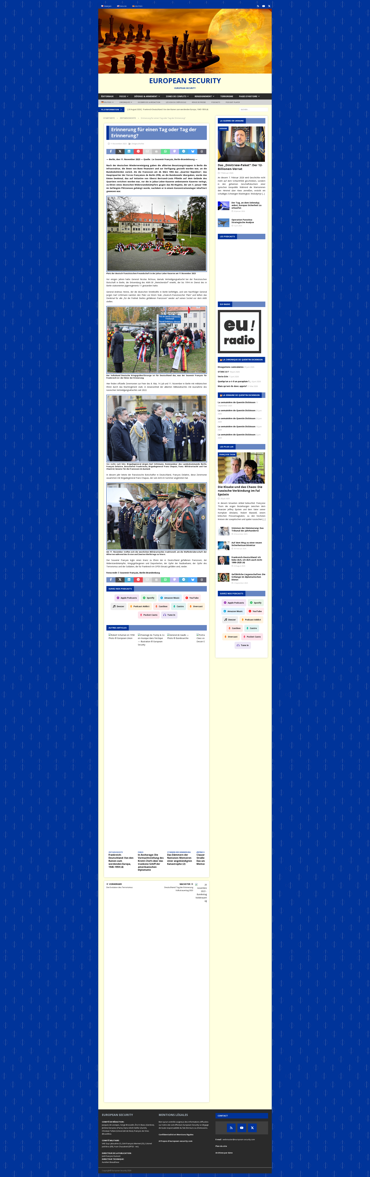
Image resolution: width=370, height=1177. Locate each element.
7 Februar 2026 (226, 173)
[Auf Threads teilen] (201, 151)
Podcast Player (233, 102)
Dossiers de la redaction (149, 102)
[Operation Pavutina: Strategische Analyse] (223, 222)
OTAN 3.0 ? (223, 371)
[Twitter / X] (269, 6)
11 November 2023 (118, 143)
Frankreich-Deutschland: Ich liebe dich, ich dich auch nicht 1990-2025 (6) (247, 560)
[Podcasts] (257, 6)
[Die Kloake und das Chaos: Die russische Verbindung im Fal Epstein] (242, 468)
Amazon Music (172, 597)
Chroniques (124, 102)
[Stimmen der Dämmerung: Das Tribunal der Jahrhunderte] (223, 531)
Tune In (171, 614)
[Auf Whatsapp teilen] (165, 151)
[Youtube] (263, 6)
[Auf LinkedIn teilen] (129, 151)
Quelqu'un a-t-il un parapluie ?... (234, 381)
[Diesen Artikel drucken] (156, 151)
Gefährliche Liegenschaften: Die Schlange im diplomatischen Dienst (248, 577)
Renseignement (203, 96)
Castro (180, 606)
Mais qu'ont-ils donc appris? (232, 386)
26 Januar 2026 (239, 211)
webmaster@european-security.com (239, 1139)
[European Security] (185, 71)
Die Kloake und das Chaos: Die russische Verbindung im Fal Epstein (240, 490)
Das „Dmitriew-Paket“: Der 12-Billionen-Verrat (240, 167)
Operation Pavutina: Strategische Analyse (243, 221)
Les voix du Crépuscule (176, 102)
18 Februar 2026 (240, 548)
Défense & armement (146, 96)
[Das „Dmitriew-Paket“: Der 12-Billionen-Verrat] (242, 144)
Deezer (120, 606)
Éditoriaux (107, 96)
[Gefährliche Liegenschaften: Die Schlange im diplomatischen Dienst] (223, 577)
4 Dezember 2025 (240, 534)
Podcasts (215, 102)
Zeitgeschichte (137, 143)
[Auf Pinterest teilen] (138, 151)
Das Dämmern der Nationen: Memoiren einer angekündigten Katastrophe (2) (179, 859)
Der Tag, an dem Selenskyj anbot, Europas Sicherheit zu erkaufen (246, 205)
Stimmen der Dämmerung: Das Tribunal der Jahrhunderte (248, 529)
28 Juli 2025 (225, 498)
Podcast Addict (141, 606)
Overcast (198, 606)
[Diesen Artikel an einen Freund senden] (147, 151)
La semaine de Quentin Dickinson (241, 395)
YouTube (194, 597)
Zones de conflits (176, 96)
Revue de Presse (199, 102)
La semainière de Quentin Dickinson (236, 402)
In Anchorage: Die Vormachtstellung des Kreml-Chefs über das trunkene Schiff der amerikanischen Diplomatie (151, 862)
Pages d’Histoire (248, 96)
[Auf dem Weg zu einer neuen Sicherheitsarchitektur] (223, 545)
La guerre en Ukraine (232, 120)
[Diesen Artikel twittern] (120, 151)
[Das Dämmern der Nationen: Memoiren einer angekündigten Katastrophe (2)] (180, 741)
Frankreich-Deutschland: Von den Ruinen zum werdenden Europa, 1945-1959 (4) (121, 860)
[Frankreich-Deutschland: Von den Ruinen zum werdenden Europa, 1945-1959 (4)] (122, 741)
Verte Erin (223, 376)
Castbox (163, 606)
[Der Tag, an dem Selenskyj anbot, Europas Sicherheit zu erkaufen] (223, 205)
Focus (122, 96)
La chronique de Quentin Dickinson (243, 359)
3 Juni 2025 (238, 226)
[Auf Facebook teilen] (110, 151)
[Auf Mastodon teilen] (174, 151)
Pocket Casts (150, 614)
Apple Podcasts (129, 597)
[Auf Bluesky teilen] (192, 151)
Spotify (150, 597)
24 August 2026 (239, 566)
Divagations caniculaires (231, 367)
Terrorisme (226, 96)
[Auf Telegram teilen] (183, 151)
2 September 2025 (241, 583)
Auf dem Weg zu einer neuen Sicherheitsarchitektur (247, 544)
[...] (263, 193)
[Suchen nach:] (253, 109)
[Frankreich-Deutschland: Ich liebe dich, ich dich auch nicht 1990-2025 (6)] (223, 560)
